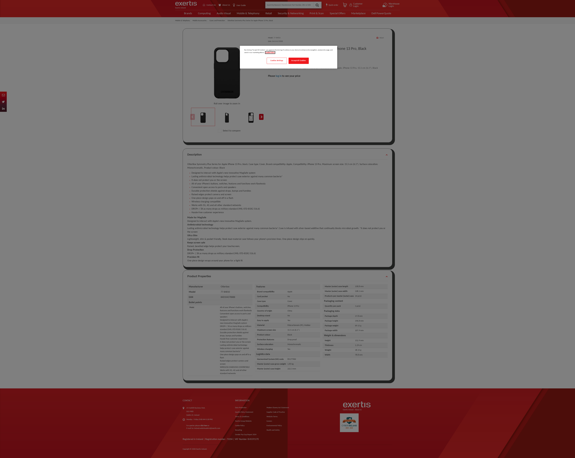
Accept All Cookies (298, 61)
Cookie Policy (270, 52)
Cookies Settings (276, 61)
